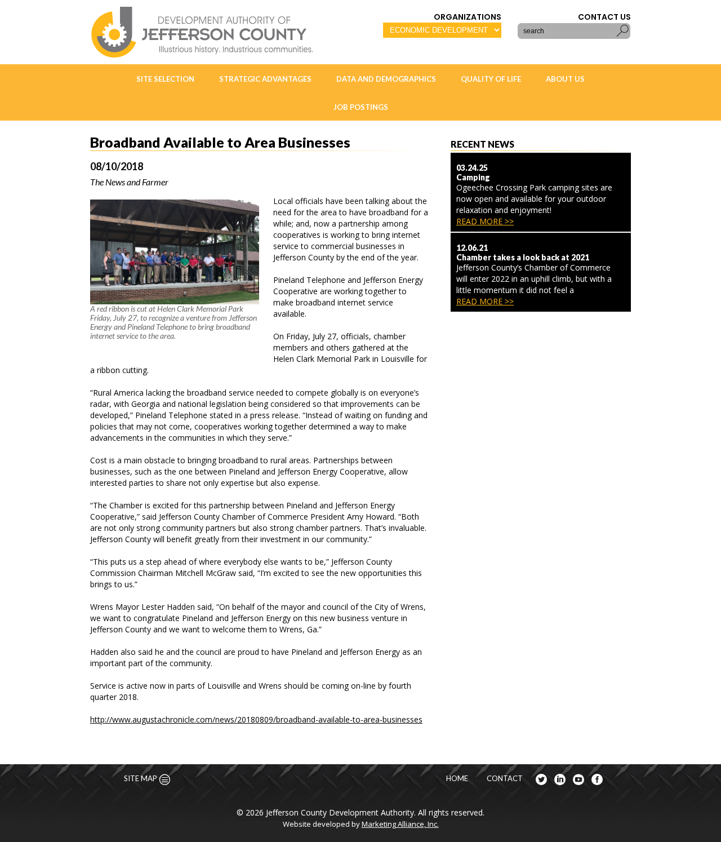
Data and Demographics (386, 78)
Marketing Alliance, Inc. (400, 824)
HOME (457, 778)
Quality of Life (491, 78)
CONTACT (505, 778)
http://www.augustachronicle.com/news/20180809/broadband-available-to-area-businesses (256, 719)
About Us (565, 78)
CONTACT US (604, 17)
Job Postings (360, 107)
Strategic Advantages (265, 78)
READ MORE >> (485, 221)
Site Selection (165, 78)
